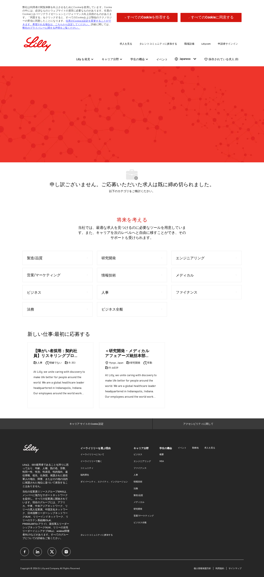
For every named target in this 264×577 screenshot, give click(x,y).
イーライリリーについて (92, 454)
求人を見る (126, 43)
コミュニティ (86, 468)
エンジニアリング (142, 461)
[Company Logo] (38, 43)
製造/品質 (138, 495)
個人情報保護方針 (202, 568)
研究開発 (138, 508)
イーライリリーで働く (91, 461)
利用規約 (220, 568)
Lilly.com (206, 43)
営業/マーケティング (144, 515)
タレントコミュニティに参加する (158, 43)
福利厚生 (84, 474)
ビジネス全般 (140, 522)
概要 (161, 454)
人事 (136, 474)
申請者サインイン (228, 43)
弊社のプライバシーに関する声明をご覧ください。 (51, 27)
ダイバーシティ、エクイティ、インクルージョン (104, 481)
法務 (136, 488)
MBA (161, 461)
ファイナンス (140, 468)
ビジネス (138, 454)
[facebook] (24, 551)
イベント (162, 59)
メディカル (139, 502)
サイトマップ (235, 568)
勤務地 (195, 447)
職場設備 (189, 43)
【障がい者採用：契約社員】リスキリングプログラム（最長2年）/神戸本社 (55, 353)
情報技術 (138, 481)
